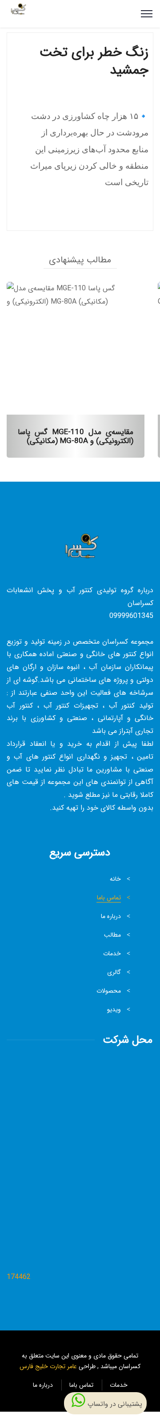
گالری (114, 972)
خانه (115, 879)
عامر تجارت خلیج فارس (48, 1366)
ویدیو (114, 1009)
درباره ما (111, 916)
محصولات (108, 991)
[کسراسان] (18, 13)
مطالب (112, 935)
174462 (19, 1276)
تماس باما (109, 897)
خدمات (112, 953)
